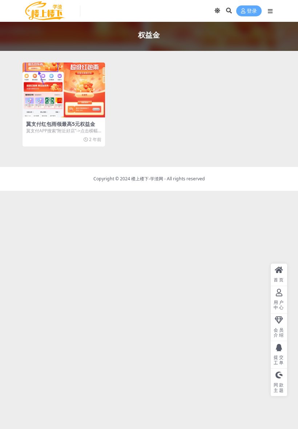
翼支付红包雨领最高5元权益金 (60, 123)
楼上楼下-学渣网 (147, 179)
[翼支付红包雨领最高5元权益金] (64, 90)
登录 (252, 11)
